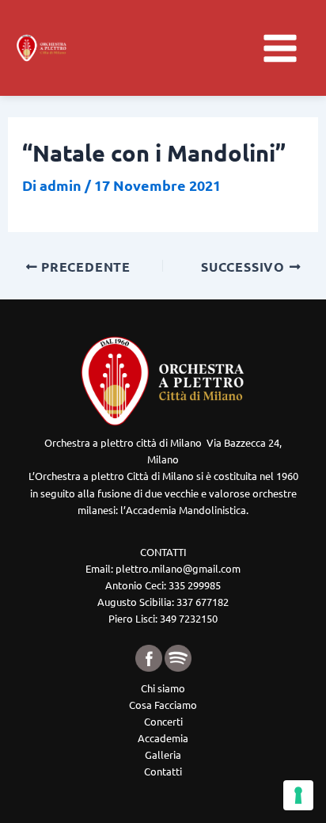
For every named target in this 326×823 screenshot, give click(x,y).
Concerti (163, 721)
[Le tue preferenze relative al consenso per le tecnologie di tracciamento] (298, 795)
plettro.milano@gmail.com (178, 568)
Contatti (163, 771)
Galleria (163, 754)
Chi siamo (163, 688)
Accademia (163, 738)
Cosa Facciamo (163, 704)
